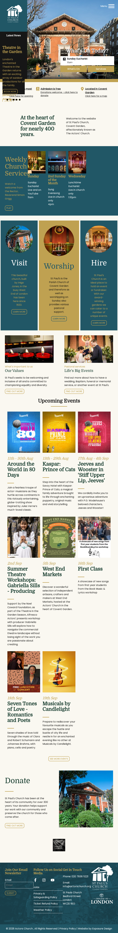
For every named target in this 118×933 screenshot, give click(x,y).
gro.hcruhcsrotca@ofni (77, 886)
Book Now (10, 91)
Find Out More (14, 825)
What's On (73, 69)
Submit (10, 893)
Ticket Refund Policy (45, 903)
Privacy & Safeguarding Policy (45, 895)
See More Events (59, 758)
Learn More (19, 311)
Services (101, 69)
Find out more (14, 391)
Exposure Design (102, 928)
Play (8, 208)
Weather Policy (42, 910)
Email (8, 880)
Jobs (36, 887)
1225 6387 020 (80, 876)
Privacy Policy (67, 928)
